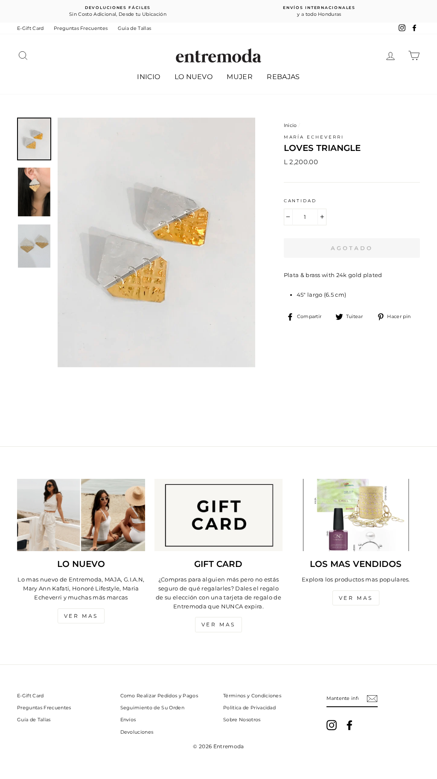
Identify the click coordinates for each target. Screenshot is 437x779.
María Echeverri (314, 137)
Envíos (128, 720)
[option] (117, 11)
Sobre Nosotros (242, 720)
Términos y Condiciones (252, 696)
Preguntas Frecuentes (81, 28)
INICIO (148, 77)
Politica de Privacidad (249, 708)
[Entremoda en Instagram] (331, 725)
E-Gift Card (30, 28)
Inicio (290, 125)
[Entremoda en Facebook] (349, 725)
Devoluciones (137, 732)
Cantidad (300, 200)
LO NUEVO (194, 77)
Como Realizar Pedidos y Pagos (159, 696)
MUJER (240, 77)
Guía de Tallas (134, 28)
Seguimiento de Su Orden (152, 708)
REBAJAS (283, 77)
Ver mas (81, 616)
